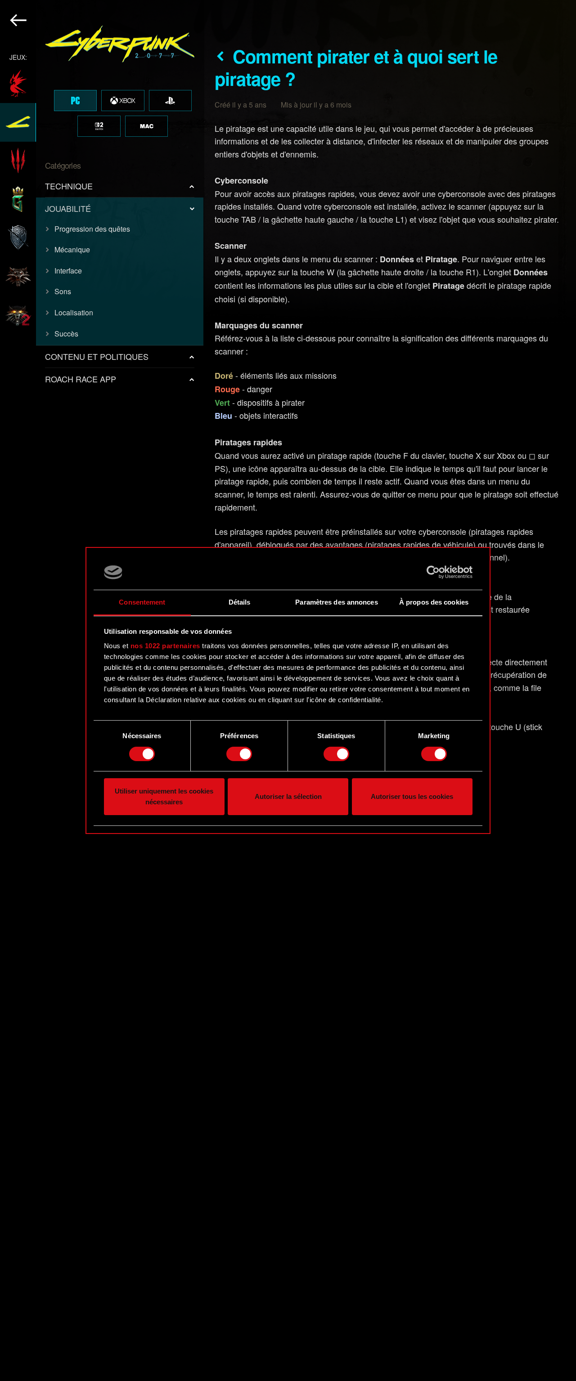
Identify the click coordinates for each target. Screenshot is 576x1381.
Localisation (73, 312)
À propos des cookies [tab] (433, 602)
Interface (68, 270)
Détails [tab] (240, 602)
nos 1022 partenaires (165, 646)
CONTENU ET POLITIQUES (96, 356)
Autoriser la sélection (288, 797)
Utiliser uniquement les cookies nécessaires (164, 797)
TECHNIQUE (69, 186)
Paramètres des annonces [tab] (336, 602)
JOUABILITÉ (68, 208)
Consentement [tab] (142, 602)
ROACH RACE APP (80, 379)
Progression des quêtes (92, 229)
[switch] (239, 754)
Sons (62, 291)
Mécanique (72, 249)
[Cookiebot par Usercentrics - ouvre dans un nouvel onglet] (433, 572)
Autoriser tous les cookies (412, 797)
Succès (66, 333)
